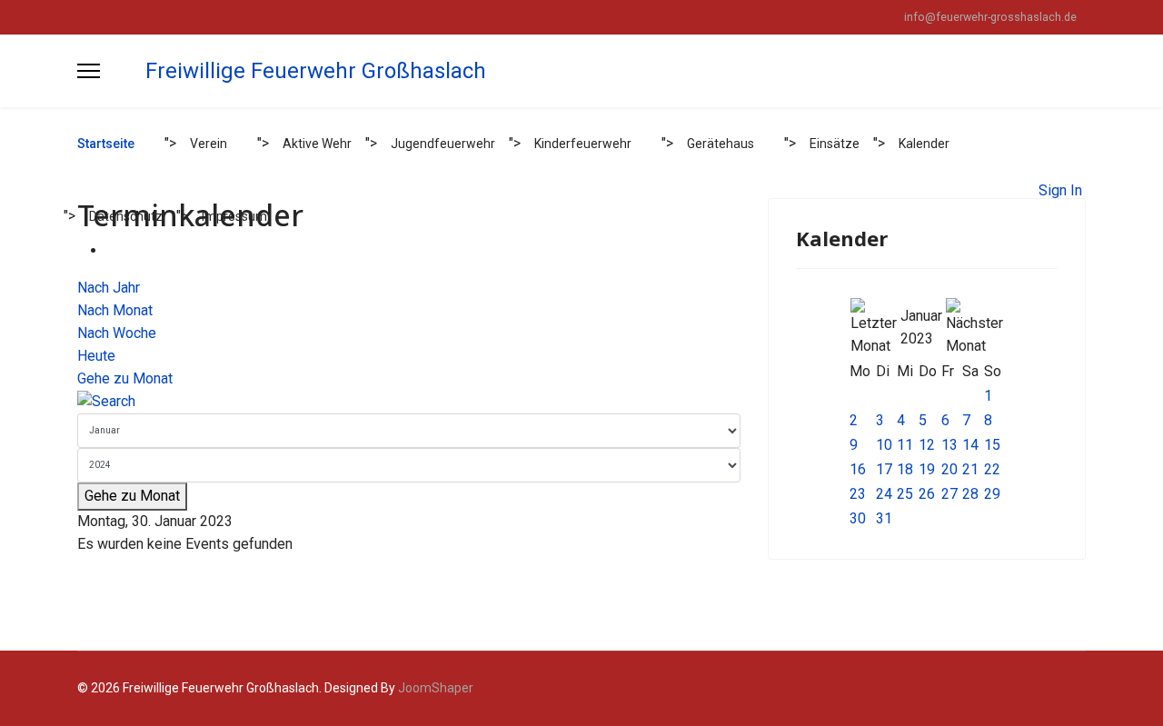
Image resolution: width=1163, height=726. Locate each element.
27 (949, 493)
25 (905, 493)
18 (905, 469)
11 (905, 444)
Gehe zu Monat (125, 378)
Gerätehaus (720, 143)
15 (992, 444)
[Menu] (88, 71)
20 (949, 469)
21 (970, 469)
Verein (208, 143)
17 (884, 469)
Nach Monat (115, 310)
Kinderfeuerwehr (582, 143)
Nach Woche (116, 333)
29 (992, 493)
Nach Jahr (108, 287)
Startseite (105, 143)
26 (927, 493)
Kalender (924, 143)
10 (884, 444)
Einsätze (835, 143)
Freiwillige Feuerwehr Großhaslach (315, 71)
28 (970, 493)
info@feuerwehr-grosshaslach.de (990, 17)
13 (949, 444)
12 (927, 444)
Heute (96, 355)
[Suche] (409, 402)
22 (992, 469)
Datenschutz (126, 216)
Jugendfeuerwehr (443, 143)
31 (884, 518)
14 (970, 444)
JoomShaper (435, 688)
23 (858, 493)
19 (927, 469)
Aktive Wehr (317, 143)
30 (858, 518)
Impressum (234, 216)
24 (884, 493)
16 (858, 469)
